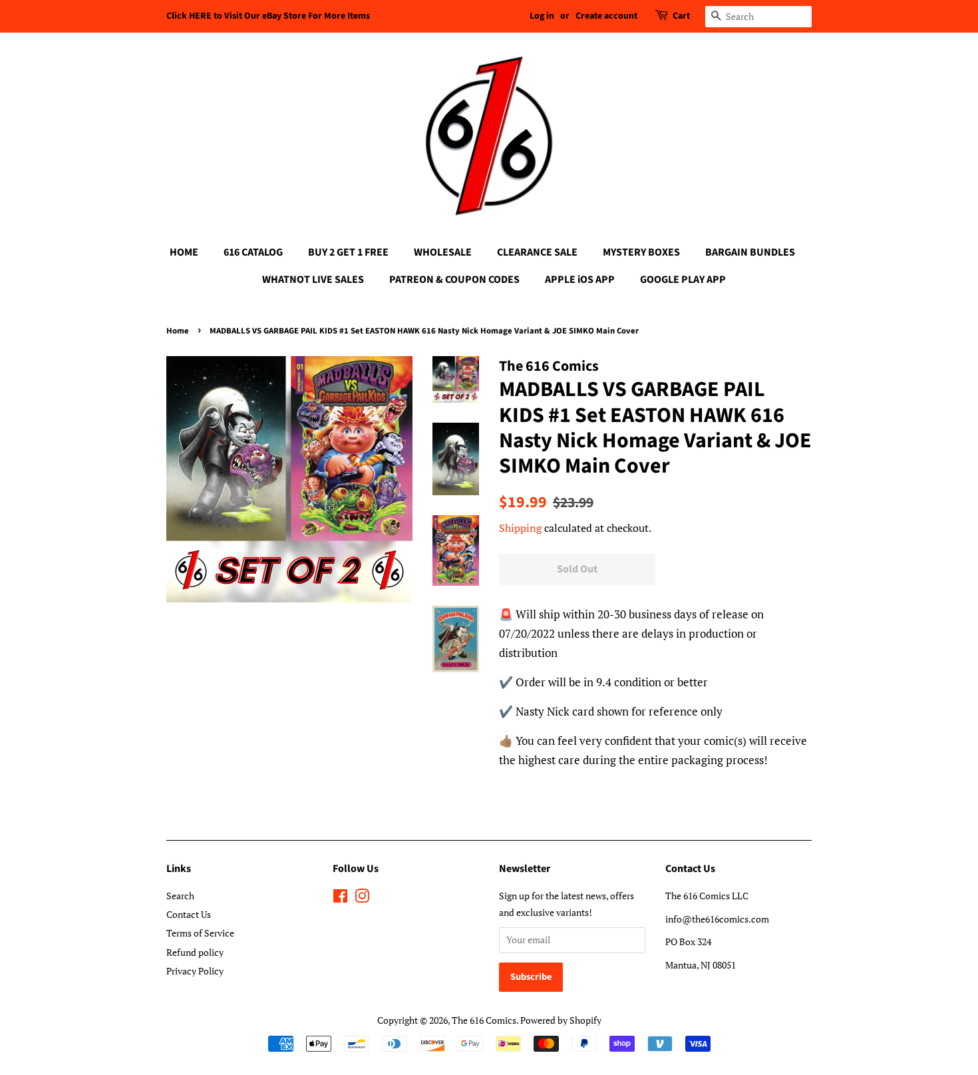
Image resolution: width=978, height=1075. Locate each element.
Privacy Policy (195, 971)
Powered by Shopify (560, 1020)
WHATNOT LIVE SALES (313, 279)
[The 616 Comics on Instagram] (362, 898)
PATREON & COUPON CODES (454, 279)
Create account (606, 16)
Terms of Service (200, 933)
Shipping (520, 528)
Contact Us (188, 914)
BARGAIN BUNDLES (750, 252)
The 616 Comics (484, 1020)
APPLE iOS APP (580, 279)
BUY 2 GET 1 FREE (348, 252)
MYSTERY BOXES (641, 252)
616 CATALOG (253, 252)
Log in (542, 16)
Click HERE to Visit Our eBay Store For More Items (268, 16)
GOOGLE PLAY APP (683, 279)
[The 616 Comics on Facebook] (340, 898)
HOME (184, 252)
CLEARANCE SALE (537, 252)
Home (177, 331)
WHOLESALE (443, 252)
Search (180, 895)
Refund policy (195, 952)
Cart (681, 16)
